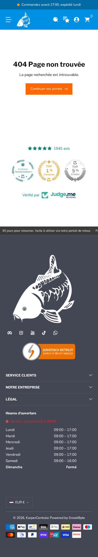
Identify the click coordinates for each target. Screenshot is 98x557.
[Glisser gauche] (9, 5)
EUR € (19, 502)
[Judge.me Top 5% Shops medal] (75, 171)
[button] (55, 19)
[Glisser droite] (88, 5)
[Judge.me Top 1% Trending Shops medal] (49, 171)
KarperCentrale (37, 518)
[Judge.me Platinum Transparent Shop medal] (23, 171)
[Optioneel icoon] (66, 19)
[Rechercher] (55, 19)
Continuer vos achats (46, 89)
